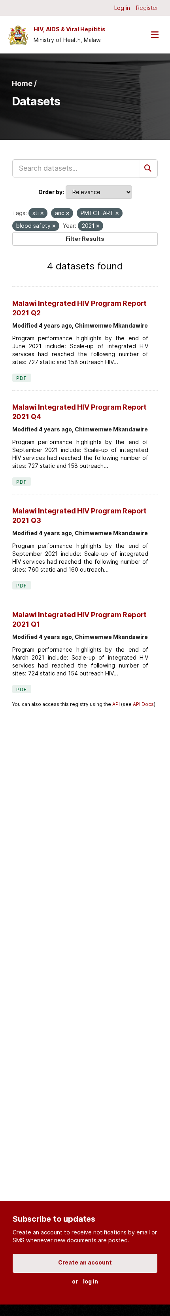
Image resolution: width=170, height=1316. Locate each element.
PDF (21, 378)
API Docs (143, 704)
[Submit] (149, 168)
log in (90, 1281)
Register (147, 7)
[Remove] (41, 213)
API (116, 704)
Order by (50, 192)
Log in (122, 7)
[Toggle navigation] (154, 34)
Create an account (85, 1262)
